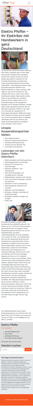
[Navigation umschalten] (29, 3)
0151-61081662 (6, 328)
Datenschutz (24, 400)
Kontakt (8, 400)
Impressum (15, 400)
